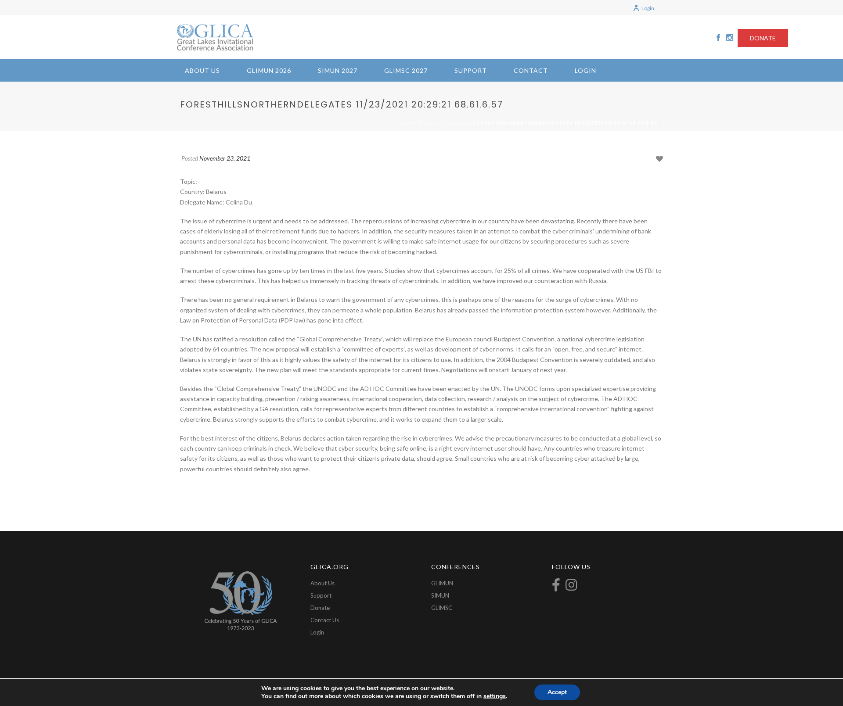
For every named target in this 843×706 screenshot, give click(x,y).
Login (647, 8)
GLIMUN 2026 (269, 70)
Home (410, 122)
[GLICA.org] (215, 37)
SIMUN (440, 595)
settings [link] (494, 696)
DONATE (763, 38)
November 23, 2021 (224, 158)
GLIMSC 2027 (406, 70)
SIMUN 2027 (337, 70)
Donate (320, 607)
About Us (202, 70)
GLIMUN (442, 583)
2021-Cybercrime (447, 122)
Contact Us (324, 620)
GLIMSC (441, 607)
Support (470, 70)
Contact (531, 70)
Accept (557, 692)
